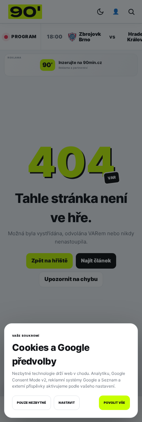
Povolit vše (114, 402)
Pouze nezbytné (31, 402)
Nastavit (67, 402)
